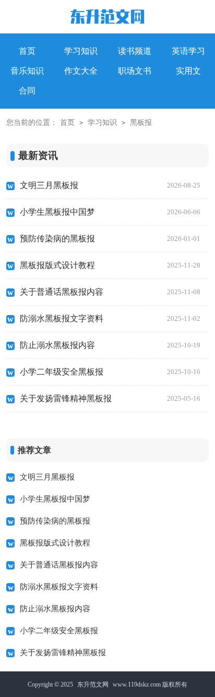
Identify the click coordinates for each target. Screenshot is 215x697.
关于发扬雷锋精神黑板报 (110, 398)
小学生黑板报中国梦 (110, 211)
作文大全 (81, 70)
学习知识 (81, 51)
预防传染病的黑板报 (110, 238)
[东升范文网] (107, 18)
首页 (67, 122)
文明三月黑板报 (110, 185)
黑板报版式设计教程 (110, 265)
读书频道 (134, 51)
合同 (27, 90)
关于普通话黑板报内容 (110, 291)
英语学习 (188, 51)
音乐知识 (27, 70)
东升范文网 (93, 684)
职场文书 (134, 70)
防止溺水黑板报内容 (110, 345)
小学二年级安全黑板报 (110, 371)
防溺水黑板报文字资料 (110, 318)
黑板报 (141, 122)
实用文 (188, 70)
